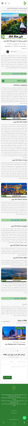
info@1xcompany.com (14, 419)
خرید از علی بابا (15, 74)
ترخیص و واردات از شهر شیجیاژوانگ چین (15, 344)
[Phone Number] (9, 3)
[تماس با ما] (24, 422)
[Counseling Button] (5, 3)
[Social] (14, 423)
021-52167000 (14, 410)
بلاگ (18, 11)
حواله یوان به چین (15, 220)
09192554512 (14, 413)
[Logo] (25, 3)
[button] (17, 350)
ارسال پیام (8, 377)
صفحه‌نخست (23, 11)
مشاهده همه (6, 321)
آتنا (20, 44)
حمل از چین (16, 298)
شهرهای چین (13, 11)
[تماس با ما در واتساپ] (24, 418)
